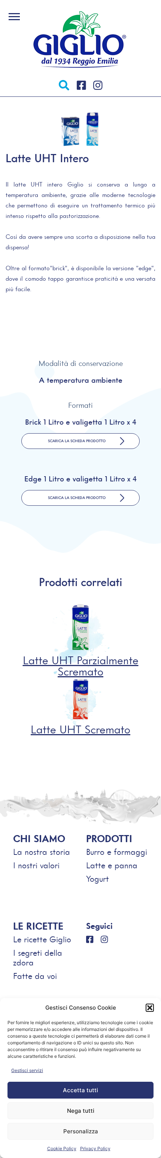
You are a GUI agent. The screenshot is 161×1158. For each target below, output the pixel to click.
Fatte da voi (35, 976)
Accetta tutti (80, 1090)
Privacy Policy (95, 1148)
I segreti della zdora (37, 958)
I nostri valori (36, 865)
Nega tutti (80, 1110)
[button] (150, 1007)
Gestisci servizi (27, 1070)
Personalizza (80, 1131)
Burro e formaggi (116, 852)
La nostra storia (41, 852)
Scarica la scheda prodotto (77, 440)
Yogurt (97, 879)
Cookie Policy (61, 1148)
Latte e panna (111, 865)
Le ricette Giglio (42, 939)
